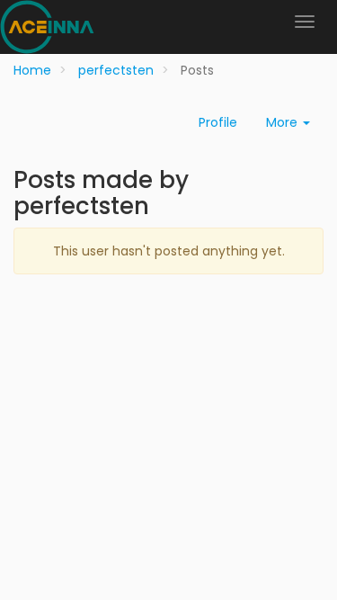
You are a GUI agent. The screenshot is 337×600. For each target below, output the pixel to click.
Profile (218, 122)
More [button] (283, 122)
